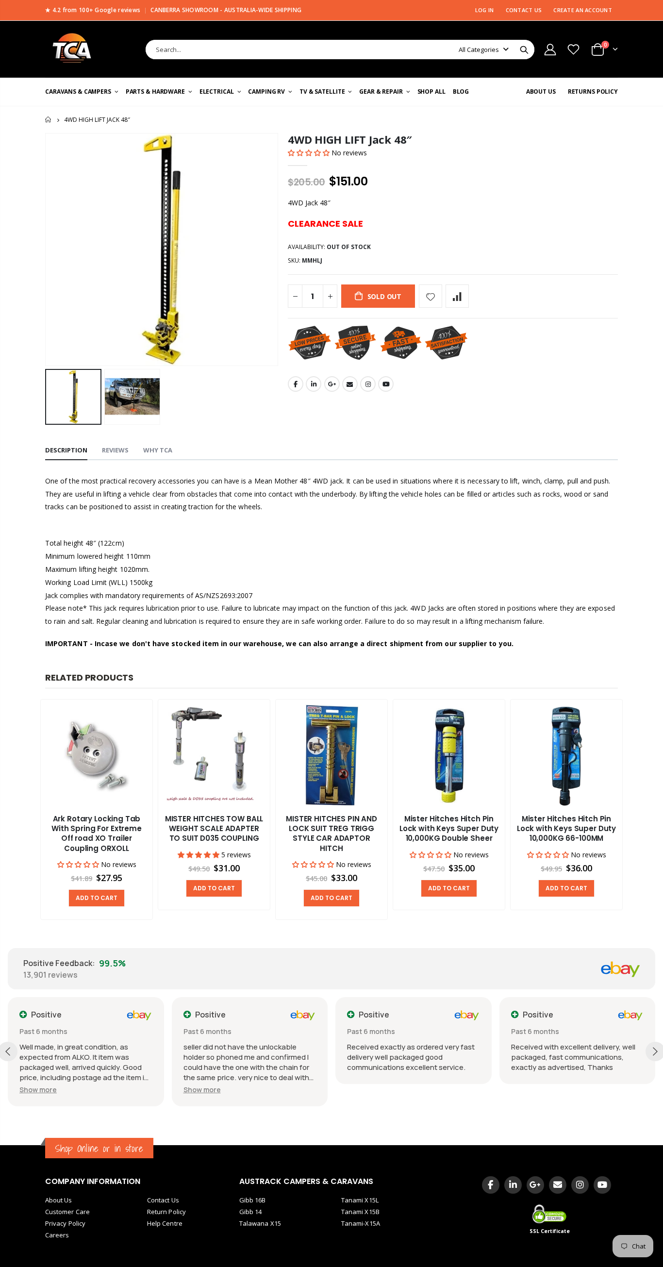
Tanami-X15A (360, 1223)
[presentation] (25, 810)
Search (524, 49)
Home (48, 119)
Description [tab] (66, 450)
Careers (57, 1235)
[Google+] (535, 1185)
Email (350, 384)
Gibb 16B (252, 1200)
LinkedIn (313, 384)
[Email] (557, 1185)
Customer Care (67, 1211)
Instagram (368, 384)
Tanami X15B (360, 1211)
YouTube (386, 384)
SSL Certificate (550, 1231)
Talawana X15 (260, 1223)
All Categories (479, 49)
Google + (332, 384)
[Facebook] (490, 1185)
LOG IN (484, 10)
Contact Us (163, 1200)
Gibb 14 (250, 1211)
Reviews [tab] (115, 450)
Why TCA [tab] (157, 450)
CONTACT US (524, 10)
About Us (58, 1200)
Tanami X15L (360, 1200)
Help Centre (164, 1223)
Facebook (295, 384)
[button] (310, 152)
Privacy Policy (65, 1223)
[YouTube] (602, 1185)
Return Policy (166, 1211)
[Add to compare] (457, 296)
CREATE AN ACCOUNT (582, 10)
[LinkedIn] (513, 1185)
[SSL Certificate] (550, 1213)
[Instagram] (580, 1185)
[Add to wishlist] (430, 296)
